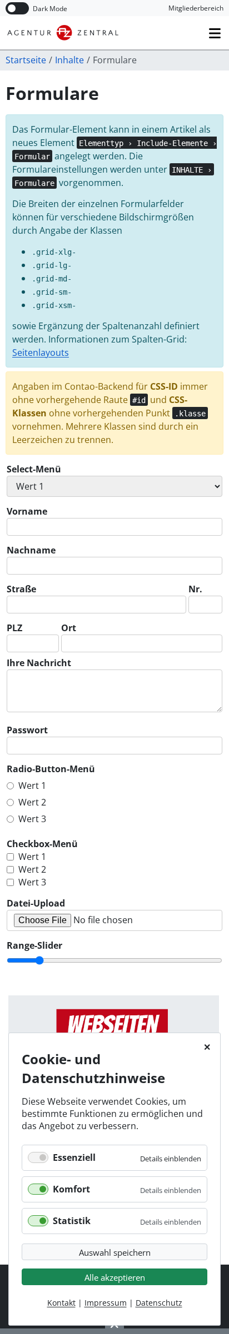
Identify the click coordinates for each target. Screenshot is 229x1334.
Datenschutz (159, 1302)
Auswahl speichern (115, 1252)
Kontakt (61, 1302)
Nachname (31, 550)
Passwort (27, 730)
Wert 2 (32, 802)
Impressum (105, 1302)
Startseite (26, 60)
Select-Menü (34, 469)
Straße (21, 589)
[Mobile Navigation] (215, 33)
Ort (68, 628)
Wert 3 (32, 819)
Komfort (71, 1189)
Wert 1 (32, 785)
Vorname (27, 511)
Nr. (195, 589)
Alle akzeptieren (114, 1277)
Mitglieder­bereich (195, 8)
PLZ (14, 628)
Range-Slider (34, 945)
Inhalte (69, 60)
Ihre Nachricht (39, 663)
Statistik (72, 1221)
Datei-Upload (36, 903)
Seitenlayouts (40, 352)
